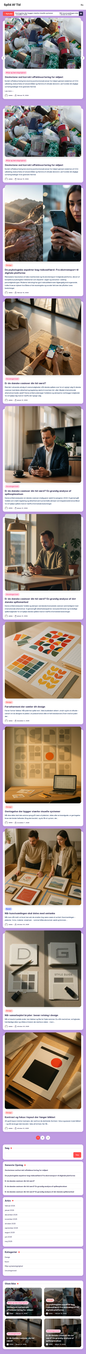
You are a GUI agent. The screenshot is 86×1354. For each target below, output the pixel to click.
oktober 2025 (10, 1258)
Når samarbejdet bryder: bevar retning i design (44, 13)
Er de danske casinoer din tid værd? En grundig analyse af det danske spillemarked (39, 1226)
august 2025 (10, 1267)
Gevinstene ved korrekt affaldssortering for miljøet (34, 199)
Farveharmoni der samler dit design (25, 741)
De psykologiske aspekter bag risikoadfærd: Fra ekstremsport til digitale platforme (40, 1210)
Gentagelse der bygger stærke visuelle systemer (32, 845)
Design (9, 98)
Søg (7, 1182)
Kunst (8, 943)
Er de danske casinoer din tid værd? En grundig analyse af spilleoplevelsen (36, 1221)
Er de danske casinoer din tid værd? (25, 417)
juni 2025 (8, 1271)
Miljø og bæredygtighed (16, 195)
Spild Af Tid (12, 5)
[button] (9, 125)
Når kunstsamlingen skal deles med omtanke (30, 947)
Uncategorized (12, 413)
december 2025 (11, 1249)
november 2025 (11, 1254)
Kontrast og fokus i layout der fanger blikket (30, 1151)
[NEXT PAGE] (48, 1172)
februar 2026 (10, 1240)
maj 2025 (8, 1276)
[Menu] (82, 5)
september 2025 (11, 1262)
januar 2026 (9, 1245)
